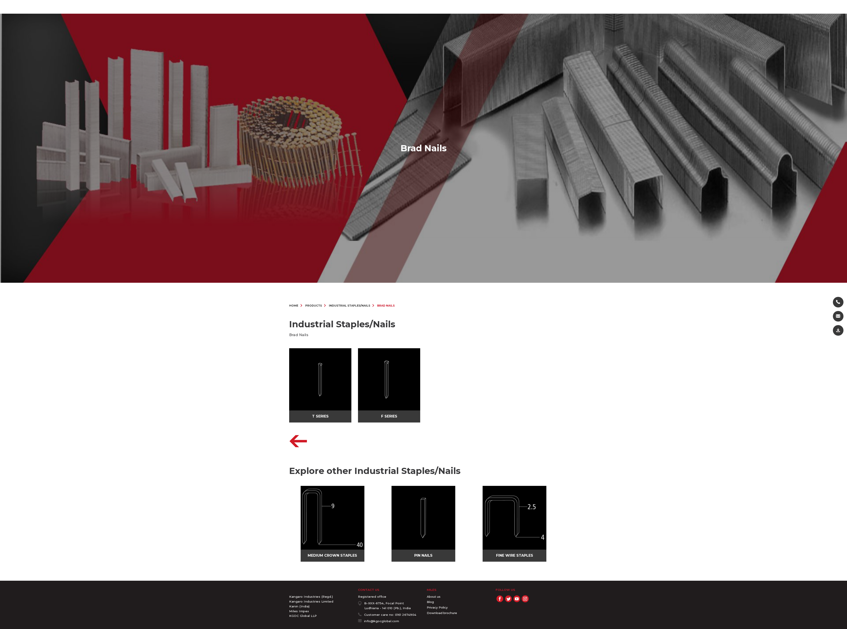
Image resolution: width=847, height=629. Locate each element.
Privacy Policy (437, 607)
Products (313, 305)
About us (433, 596)
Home (293, 305)
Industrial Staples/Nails (349, 305)
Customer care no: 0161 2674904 (390, 614)
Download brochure (442, 613)
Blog (430, 602)
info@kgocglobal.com (381, 621)
